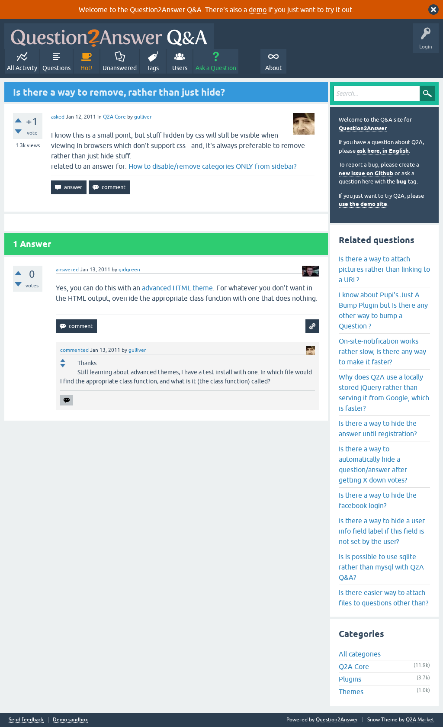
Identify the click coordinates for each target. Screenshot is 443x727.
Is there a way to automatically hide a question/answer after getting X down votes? (373, 464)
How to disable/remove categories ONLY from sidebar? (212, 166)
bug (401, 181)
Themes (351, 691)
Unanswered (120, 67)
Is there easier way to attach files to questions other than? (383, 598)
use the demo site (363, 204)
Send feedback (26, 720)
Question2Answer (363, 128)
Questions (56, 67)
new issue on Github (366, 173)
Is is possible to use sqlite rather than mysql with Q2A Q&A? (381, 567)
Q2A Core (114, 117)
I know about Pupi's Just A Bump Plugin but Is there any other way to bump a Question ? (383, 310)
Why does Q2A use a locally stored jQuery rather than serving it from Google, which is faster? (384, 392)
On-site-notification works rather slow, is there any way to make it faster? (382, 351)
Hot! (86, 67)
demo (257, 9)
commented (74, 350)
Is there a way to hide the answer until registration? (378, 428)
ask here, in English (383, 151)
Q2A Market (420, 720)
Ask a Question (216, 67)
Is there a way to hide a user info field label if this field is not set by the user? (382, 531)
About (273, 67)
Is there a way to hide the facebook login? (378, 500)
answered (67, 270)
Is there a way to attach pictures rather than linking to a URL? (384, 269)
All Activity (22, 67)
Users (179, 67)
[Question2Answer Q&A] (109, 36)
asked (57, 117)
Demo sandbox (70, 720)
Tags (153, 67)
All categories (360, 654)
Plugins (350, 679)
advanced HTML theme (177, 288)
